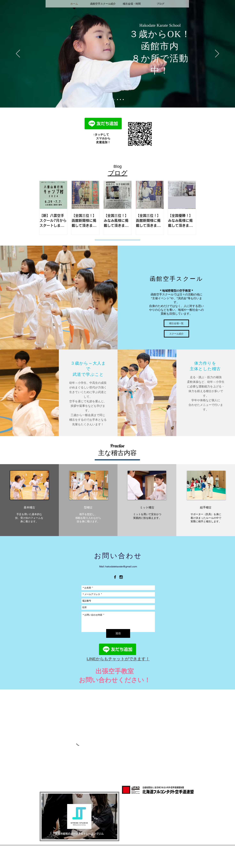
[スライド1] (111, 99)
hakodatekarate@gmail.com (121, 566)
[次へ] (217, 54)
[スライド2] (114, 99)
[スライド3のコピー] (120, 99)
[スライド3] (117, 99)
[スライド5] (123, 99)
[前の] (18, 54)
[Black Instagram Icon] (121, 577)
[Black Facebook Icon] (115, 577)
